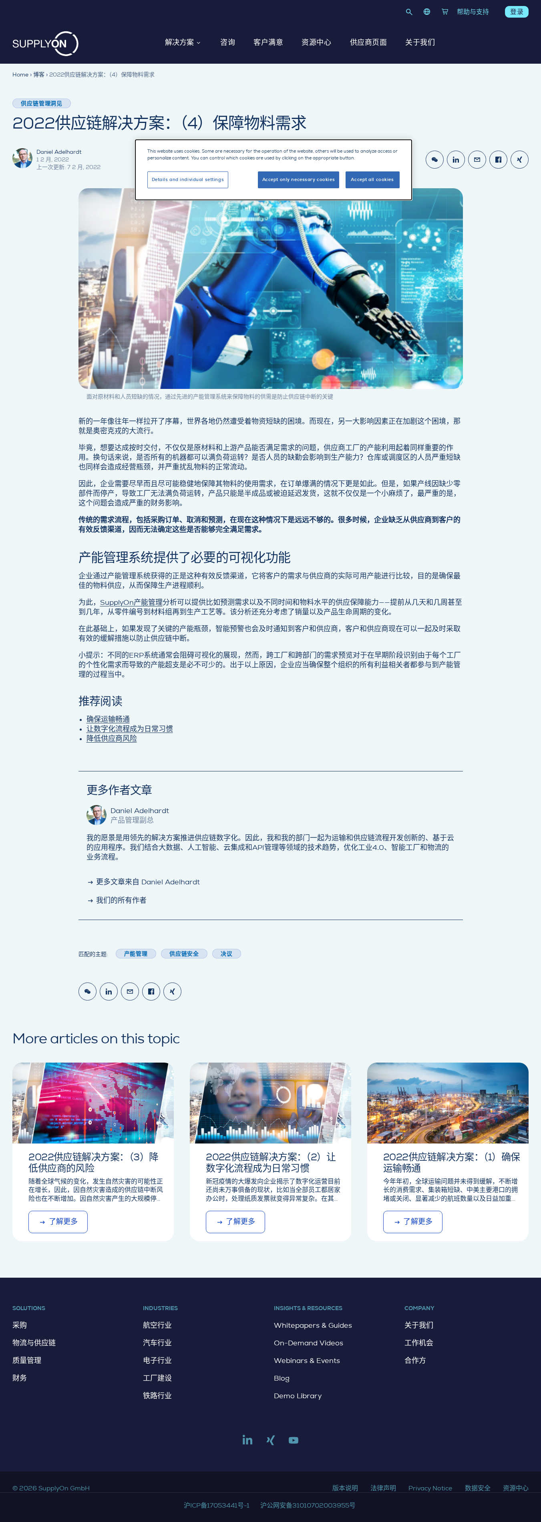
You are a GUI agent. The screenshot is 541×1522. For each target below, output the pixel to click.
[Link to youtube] (293, 1443)
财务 (19, 1378)
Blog (282, 1378)
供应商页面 (368, 42)
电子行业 (157, 1361)
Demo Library (298, 1396)
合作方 (415, 1361)
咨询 (227, 42)
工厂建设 (157, 1378)
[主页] (45, 43)
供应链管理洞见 (41, 103)
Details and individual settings (188, 179)
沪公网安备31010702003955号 (308, 1505)
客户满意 (268, 42)
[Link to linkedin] (247, 1443)
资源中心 (316, 42)
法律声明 (383, 1488)
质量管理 (26, 1361)
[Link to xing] (271, 1443)
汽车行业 (157, 1343)
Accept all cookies (372, 179)
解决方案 (179, 42)
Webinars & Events (307, 1361)
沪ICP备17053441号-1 (216, 1505)
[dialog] (273, 170)
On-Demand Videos (308, 1343)
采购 (19, 1325)
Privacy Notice (430, 1488)
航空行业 (157, 1325)
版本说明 (345, 1488)
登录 (516, 12)
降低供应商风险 (111, 739)
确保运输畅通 (108, 719)
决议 (227, 953)
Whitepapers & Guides (313, 1325)
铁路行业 (157, 1396)
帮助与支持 (473, 12)
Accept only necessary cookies (298, 179)
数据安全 (478, 1488)
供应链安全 (184, 953)
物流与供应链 (34, 1343)
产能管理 (136, 953)
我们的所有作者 (116, 900)
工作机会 (418, 1343)
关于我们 (420, 42)
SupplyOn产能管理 (131, 602)
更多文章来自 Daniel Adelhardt (143, 882)
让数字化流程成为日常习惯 (129, 729)
